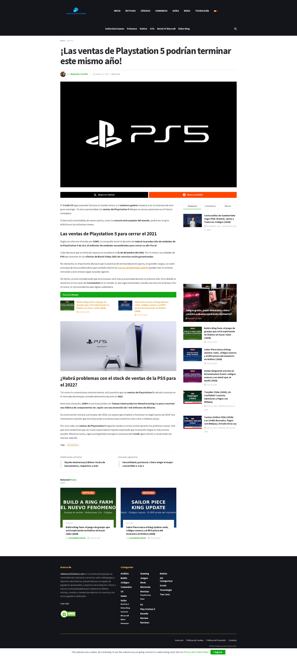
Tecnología (202, 10)
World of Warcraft (166, 28)
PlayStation (72, 445)
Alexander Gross (77, 538)
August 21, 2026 (194, 318)
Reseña (144, 613)
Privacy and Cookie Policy (196, 652)
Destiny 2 (125, 604)
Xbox (142, 599)
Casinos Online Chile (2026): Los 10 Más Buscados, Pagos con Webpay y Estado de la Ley (220, 420)
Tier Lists (165, 594)
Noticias (130, 10)
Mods (187, 10)
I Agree (218, 652)
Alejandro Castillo (79, 74)
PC (141, 604)
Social (163, 585)
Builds (124, 578)
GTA (152, 28)
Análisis (125, 573)
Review (144, 618)
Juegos (144, 578)
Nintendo (145, 587)
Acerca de (179, 640)
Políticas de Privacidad (216, 640)
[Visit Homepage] (75, 11)
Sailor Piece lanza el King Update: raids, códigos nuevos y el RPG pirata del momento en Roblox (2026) (152, 306)
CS (122, 591)
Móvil (123, 619)
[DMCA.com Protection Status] (68, 613)
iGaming (144, 573)
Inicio (117, 10)
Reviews (144, 622)
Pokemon (132, 28)
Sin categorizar (166, 579)
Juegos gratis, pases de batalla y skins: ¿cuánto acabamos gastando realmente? (209, 312)
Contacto (233, 640)
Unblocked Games (114, 28)
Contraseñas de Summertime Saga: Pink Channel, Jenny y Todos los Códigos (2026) (219, 218)
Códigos (145, 10)
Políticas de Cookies (194, 640)
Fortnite (124, 612)
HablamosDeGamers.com (72, 573)
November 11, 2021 (101, 74)
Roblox (143, 28)
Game (124, 595)
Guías (175, 10)
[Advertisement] (210, 257)
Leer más (64, 603)
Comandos (161, 10)
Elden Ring (184, 28)
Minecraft (125, 615)
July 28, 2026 (84, 312)
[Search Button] (235, 29)
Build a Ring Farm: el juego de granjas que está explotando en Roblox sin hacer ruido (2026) (93, 305)
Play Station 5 (147, 609)
